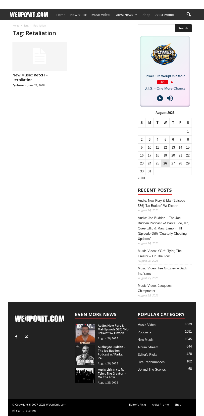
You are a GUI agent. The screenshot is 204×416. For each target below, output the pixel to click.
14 (180, 147)
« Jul (141, 178)
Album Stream (148, 347)
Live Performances (151, 362)
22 (188, 155)
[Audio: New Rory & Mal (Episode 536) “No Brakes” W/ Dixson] (85, 334)
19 (165, 155)
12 (165, 147)
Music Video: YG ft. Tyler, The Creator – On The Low (160, 253)
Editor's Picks (147, 354)
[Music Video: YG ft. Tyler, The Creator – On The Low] (85, 375)
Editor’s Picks (40, 3)
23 (142, 163)
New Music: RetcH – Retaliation (30, 77)
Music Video (101, 14)
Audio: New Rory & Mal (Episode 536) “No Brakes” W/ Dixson (161, 203)
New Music (78, 14)
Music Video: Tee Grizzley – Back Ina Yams (162, 270)
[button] (188, 14)
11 (157, 147)
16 (142, 155)
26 (165, 163)
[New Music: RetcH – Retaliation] (39, 56)
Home (60, 14)
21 (180, 155)
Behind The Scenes (152, 369)
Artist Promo (64, 3)
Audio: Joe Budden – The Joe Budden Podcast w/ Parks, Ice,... (112, 352)
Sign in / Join (17, 3)
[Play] (160, 98)
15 (188, 147)
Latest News (124, 14)
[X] (192, 3)
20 (173, 155)
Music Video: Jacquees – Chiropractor (156, 288)
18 (157, 155)
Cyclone (18, 85)
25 (157, 163)
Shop (82, 3)
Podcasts (144, 332)
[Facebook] (185, 3)
